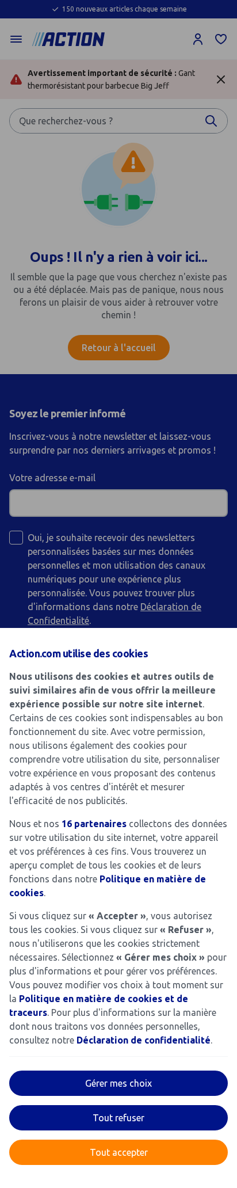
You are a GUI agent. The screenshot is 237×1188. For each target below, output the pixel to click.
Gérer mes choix (118, 1083)
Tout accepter (119, 1152)
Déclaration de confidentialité (144, 1040)
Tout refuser (118, 1118)
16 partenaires (94, 823)
